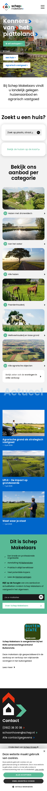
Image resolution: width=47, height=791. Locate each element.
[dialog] (23, 770)
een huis (11, 57)
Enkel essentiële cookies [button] (23, 781)
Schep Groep (30, 747)
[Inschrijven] (41, 597)
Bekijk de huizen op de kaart (23, 149)
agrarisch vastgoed (17, 65)
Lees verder (39, 769)
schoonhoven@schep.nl (20, 733)
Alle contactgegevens (19, 737)
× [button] (44, 751)
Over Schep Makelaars (23, 606)
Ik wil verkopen (14, 43)
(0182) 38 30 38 (14, 728)
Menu (42, 7)
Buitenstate (27, 562)
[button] (23, 786)
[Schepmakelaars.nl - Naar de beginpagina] (13, 7)
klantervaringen (23, 577)
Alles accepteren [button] (23, 775)
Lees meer (9, 667)
